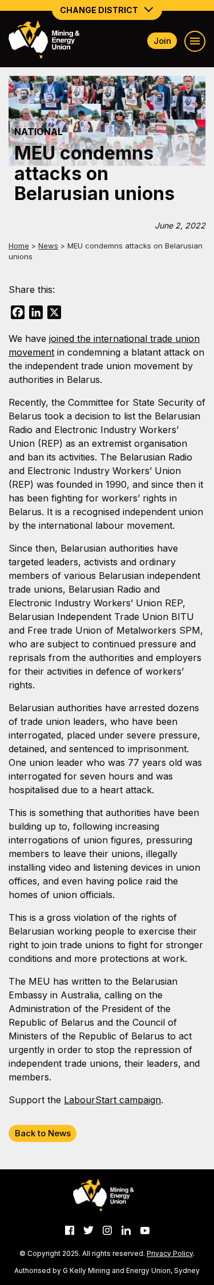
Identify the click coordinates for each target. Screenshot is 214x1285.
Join (162, 40)
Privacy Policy (170, 1253)
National (38, 131)
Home (19, 245)
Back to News (43, 1133)
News (48, 245)
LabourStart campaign (112, 1099)
